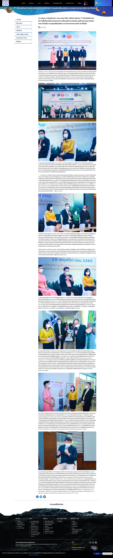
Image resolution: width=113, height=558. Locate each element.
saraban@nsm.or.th (76, 549)
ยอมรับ (97, 554)
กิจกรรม (73, 521)
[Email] (44, 497)
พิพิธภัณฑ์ (47, 3)
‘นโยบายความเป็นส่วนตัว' (34, 555)
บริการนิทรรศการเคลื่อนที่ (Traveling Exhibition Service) (35, 534)
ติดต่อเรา (79, 3)
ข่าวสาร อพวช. (75, 526)
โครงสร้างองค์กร (20, 523)
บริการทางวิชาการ (34, 531)
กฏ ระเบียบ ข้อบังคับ (20, 528)
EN (87, 4)
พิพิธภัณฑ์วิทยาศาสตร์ (49, 521)
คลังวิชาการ (60, 521)
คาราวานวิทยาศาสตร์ (35, 521)
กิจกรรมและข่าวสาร (70, 3)
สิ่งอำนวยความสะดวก (35, 528)
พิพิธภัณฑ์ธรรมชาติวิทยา (49, 523)
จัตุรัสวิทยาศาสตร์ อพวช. (49, 531)
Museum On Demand (49, 533)
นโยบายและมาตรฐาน (21, 524)
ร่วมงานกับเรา (74, 533)
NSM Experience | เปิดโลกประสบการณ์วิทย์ (77, 530)
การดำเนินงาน (19, 526)
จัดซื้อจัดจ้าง (74, 524)
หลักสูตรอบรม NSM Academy (34, 523)
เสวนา (73, 528)
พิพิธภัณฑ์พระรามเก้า (49, 528)
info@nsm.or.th (75, 544)
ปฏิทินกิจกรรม (74, 523)
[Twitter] (41, 497)
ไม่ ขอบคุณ (107, 554)
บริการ (39, 3)
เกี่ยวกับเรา (19, 521)
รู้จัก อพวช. (31, 3)
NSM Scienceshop (34, 529)
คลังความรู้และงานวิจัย (57, 3)
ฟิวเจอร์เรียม (47, 529)
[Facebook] (37, 497)
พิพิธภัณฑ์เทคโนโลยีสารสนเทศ (48, 525)
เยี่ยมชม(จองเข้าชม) (34, 526)
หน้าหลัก (23, 3)
